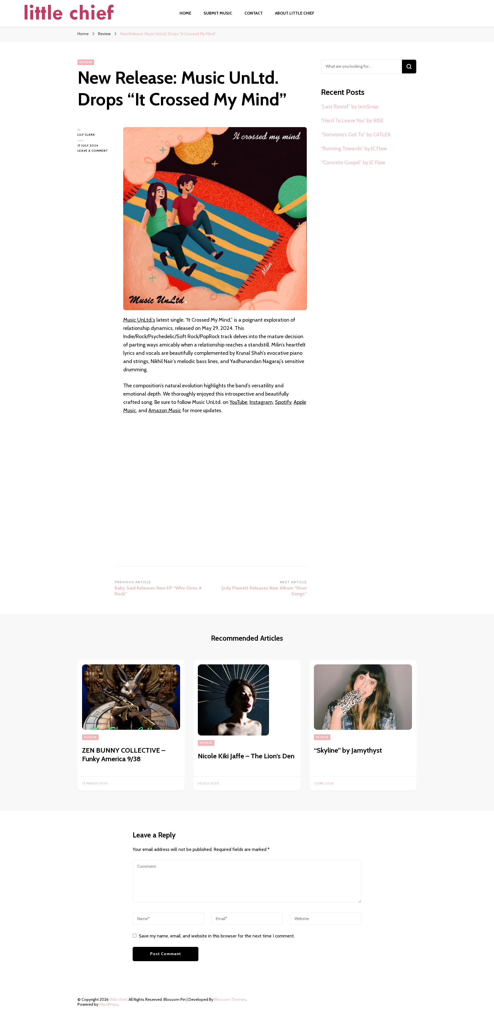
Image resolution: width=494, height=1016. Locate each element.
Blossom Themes (230, 999)
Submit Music (218, 13)
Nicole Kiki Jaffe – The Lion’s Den (246, 756)
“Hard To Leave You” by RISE (352, 120)
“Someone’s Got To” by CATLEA (356, 134)
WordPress (108, 1004)
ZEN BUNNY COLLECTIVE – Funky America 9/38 (123, 754)
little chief (118, 999)
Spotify (283, 402)
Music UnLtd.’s (139, 320)
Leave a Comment (96, 151)
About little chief (294, 13)
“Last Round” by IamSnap (349, 106)
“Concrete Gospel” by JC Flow (353, 162)
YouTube (238, 402)
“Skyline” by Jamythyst (348, 750)
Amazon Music (164, 410)
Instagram (261, 402)
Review (85, 62)
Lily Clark (86, 135)
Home (185, 13)
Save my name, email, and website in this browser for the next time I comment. (217, 936)
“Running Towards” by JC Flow (354, 148)
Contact (253, 13)
